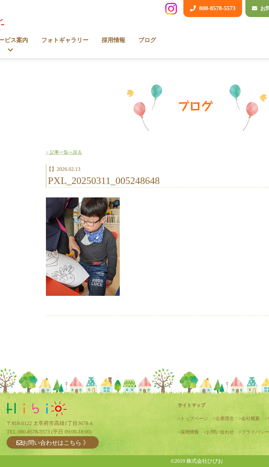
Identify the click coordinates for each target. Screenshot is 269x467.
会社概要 (250, 418)
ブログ (147, 40)
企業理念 (225, 418)
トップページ (194, 418)
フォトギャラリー (65, 40)
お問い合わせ (220, 432)
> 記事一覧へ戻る (64, 152)
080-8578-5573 (34, 432)
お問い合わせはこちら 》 (55, 442)
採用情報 (113, 40)
